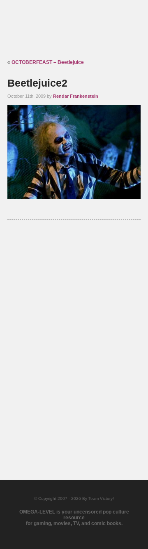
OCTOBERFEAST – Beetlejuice (48, 62)
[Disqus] (74, 340)
